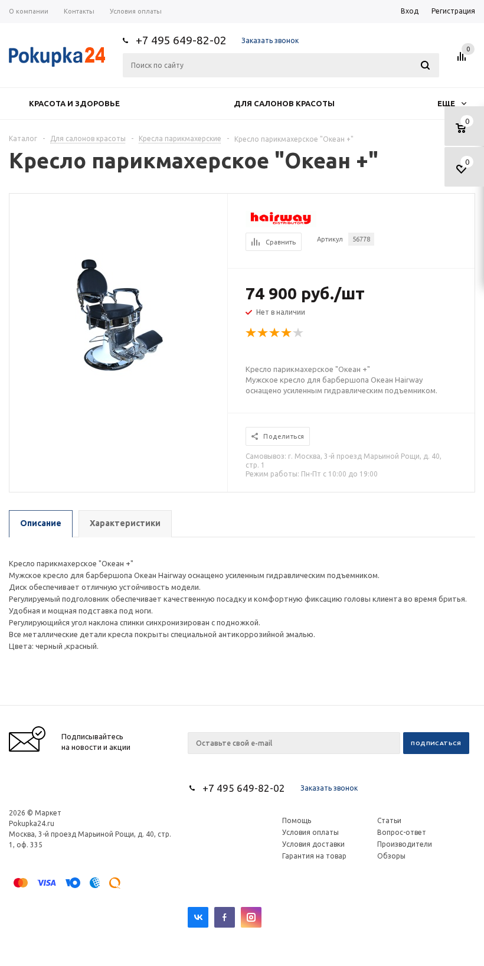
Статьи (389, 820)
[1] (251, 333)
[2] (263, 333)
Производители (404, 844)
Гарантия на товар (314, 856)
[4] (287, 333)
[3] (275, 333)
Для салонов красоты (284, 103)
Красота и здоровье (74, 103)
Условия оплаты (310, 832)
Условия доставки (313, 844)
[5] (299, 333)
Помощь (296, 820)
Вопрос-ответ (401, 832)
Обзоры (391, 856)
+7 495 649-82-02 (181, 40)
